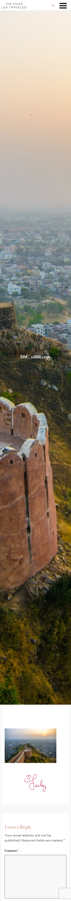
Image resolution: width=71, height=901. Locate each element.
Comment (12, 851)
